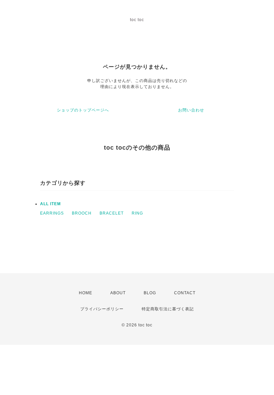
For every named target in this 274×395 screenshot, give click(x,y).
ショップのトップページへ (83, 110)
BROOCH (82, 213)
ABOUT (118, 293)
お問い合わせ (191, 110)
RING (137, 213)
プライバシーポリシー (102, 309)
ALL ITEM (50, 204)
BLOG (150, 293)
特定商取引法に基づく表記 (168, 309)
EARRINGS (52, 213)
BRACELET (112, 213)
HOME (85, 293)
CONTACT (184, 293)
